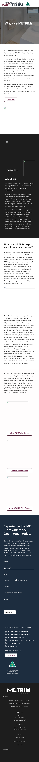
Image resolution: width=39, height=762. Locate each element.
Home (11, 700)
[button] (34, 3)
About (16, 700)
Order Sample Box (16, 706)
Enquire (27, 700)
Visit (21, 700)
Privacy (5, 696)
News (26, 706)
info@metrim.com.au (19, 741)
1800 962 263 (19, 737)
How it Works (26, 703)
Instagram (6, 749)
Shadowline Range (14, 703)
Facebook (20, 745)
